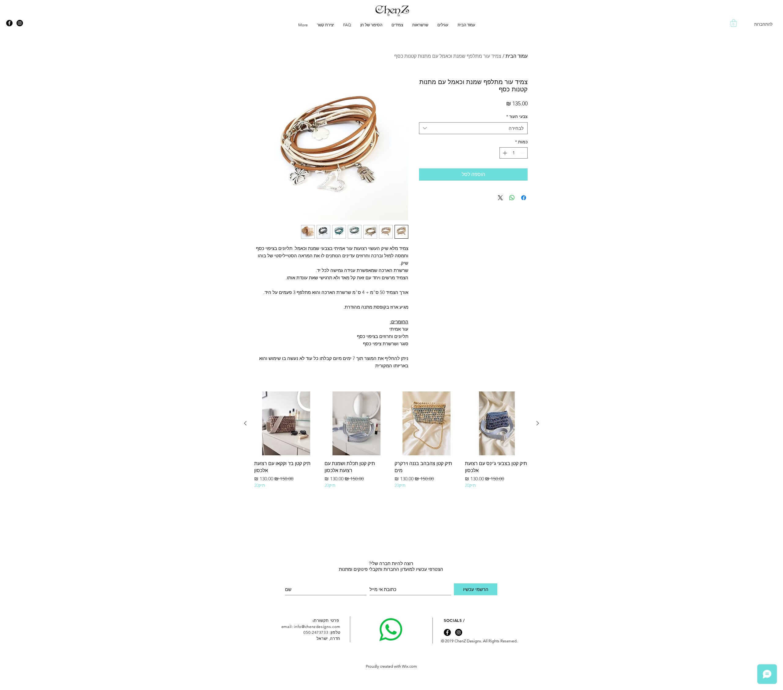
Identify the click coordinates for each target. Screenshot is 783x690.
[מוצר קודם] (537, 423)
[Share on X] (500, 197)
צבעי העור (517, 116)
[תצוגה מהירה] (497, 423)
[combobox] (473, 128)
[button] (733, 23)
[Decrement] (523, 153)
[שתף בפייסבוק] (523, 197)
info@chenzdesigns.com (317, 626)
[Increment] (504, 153)
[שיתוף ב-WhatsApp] (512, 197)
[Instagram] (20, 23)
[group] (391, 440)
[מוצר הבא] (245, 423)
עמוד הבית (517, 56)
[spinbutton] (513, 153)
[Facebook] (9, 23)
